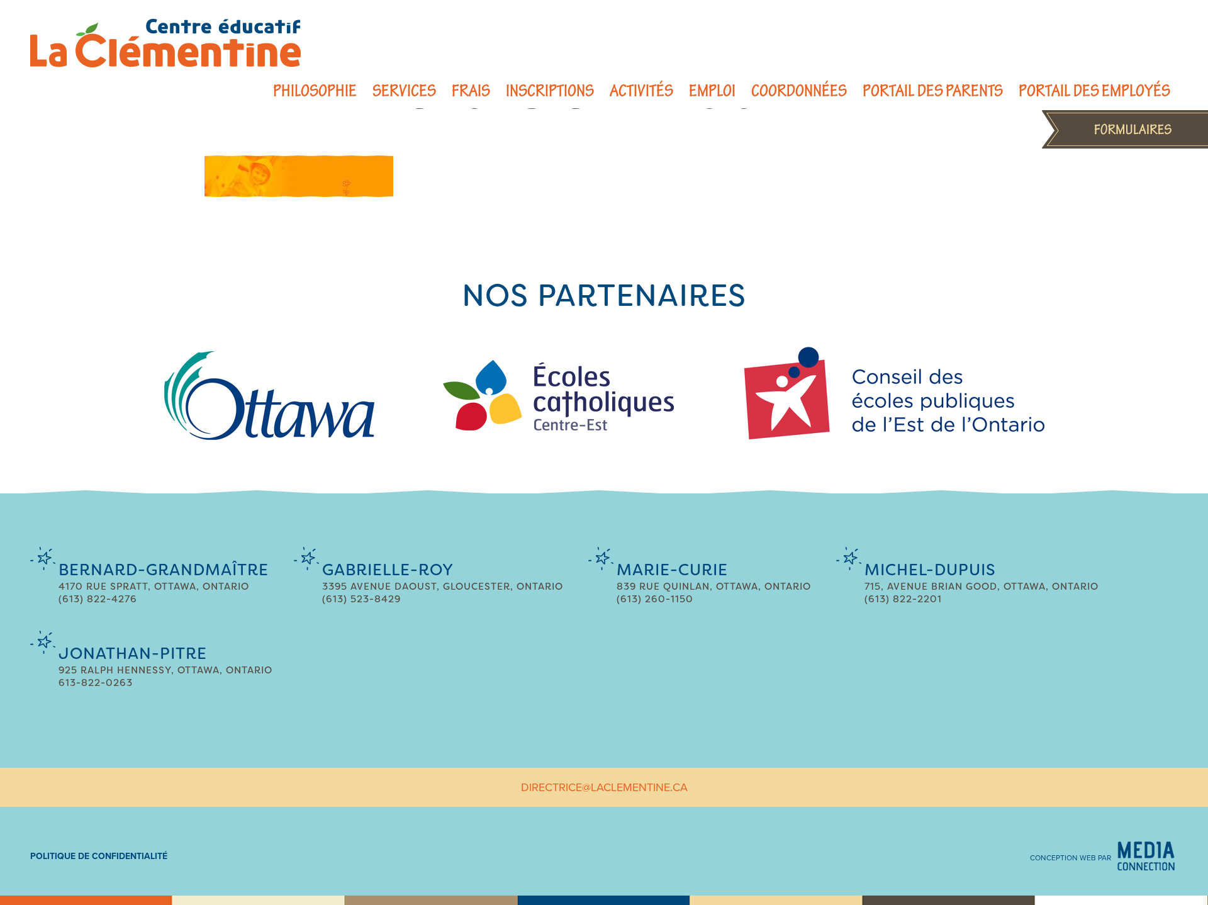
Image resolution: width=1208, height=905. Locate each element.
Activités (641, 91)
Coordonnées (799, 91)
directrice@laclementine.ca (604, 787)
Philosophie (315, 91)
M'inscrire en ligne (1125, 129)
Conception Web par (1070, 857)
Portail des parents (933, 91)
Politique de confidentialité (98, 856)
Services (404, 91)
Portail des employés (1094, 91)
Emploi (712, 91)
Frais (471, 91)
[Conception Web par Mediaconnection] (1146, 855)
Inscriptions (550, 91)
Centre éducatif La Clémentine (165, 43)
